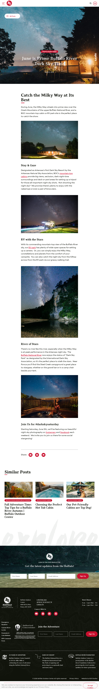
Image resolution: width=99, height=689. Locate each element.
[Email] (43, 455)
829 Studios (93, 678)
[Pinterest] (37, 455)
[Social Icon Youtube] (36, 614)
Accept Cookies (90, 686)
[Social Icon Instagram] (43, 614)
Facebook (64, 432)
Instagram (51, 432)
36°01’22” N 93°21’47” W (44, 602)
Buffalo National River (31, 355)
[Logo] (9, 3)
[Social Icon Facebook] (49, 614)
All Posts (12, 16)
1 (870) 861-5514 (42, 600)
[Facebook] (30, 455)
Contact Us (40, 604)
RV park (32, 247)
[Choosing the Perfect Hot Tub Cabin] (49, 490)
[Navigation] (3, 3)
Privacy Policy (74, 678)
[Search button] (90, 3)
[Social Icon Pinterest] (56, 614)
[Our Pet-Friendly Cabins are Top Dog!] (80, 490)
